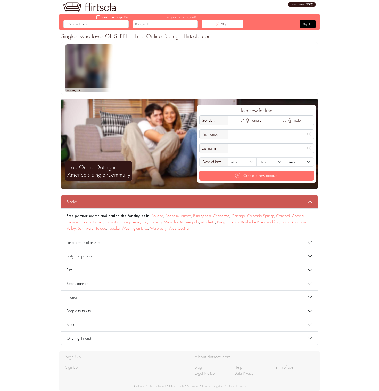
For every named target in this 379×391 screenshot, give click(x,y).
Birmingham (202, 215)
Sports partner (77, 283)
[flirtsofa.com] (89, 7)
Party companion (79, 256)
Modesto (208, 222)
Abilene (157, 215)
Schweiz (193, 386)
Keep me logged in (115, 17)
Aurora (186, 215)
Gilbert (98, 222)
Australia (139, 386)
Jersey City (140, 222)
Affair (70, 324)
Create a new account (260, 175)
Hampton (112, 222)
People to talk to (79, 311)
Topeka (114, 228)
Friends (72, 297)
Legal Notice (205, 373)
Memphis (171, 222)
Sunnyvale (86, 228)
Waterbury (158, 228)
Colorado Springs (260, 215)
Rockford (273, 222)
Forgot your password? (181, 17)
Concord (283, 215)
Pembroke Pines (253, 222)
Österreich (176, 386)
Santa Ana (290, 222)
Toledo (101, 228)
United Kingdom (213, 386)
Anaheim (172, 215)
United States (237, 386)
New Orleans (228, 222)
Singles (72, 202)
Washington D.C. (135, 228)
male (296, 120)
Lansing (156, 222)
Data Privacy (243, 373)
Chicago (238, 215)
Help (238, 367)
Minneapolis (189, 222)
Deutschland (157, 386)
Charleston (221, 215)
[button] (302, 4)
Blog (198, 367)
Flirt (69, 269)
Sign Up (307, 24)
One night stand (79, 338)
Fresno (86, 222)
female (256, 120)
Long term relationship (83, 242)
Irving (126, 222)
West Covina (179, 228)
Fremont (73, 222)
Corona (298, 215)
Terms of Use (283, 367)
